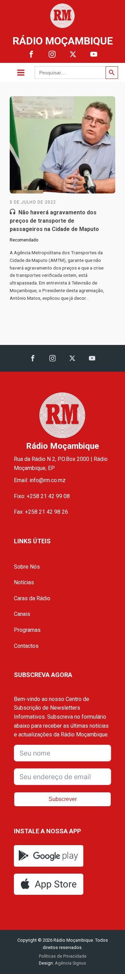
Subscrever (63, 799)
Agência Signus (70, 963)
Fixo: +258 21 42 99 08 (42, 496)
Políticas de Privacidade (62, 956)
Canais (22, 614)
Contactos (26, 646)
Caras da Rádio (32, 598)
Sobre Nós (27, 566)
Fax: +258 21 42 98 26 (41, 512)
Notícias (24, 582)
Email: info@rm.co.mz (40, 480)
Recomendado (24, 240)
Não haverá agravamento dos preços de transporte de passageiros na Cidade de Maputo (54, 220)
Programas (27, 630)
